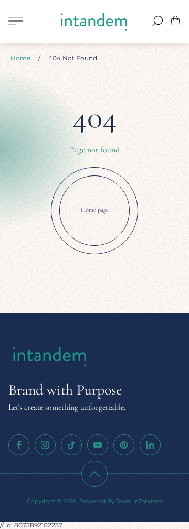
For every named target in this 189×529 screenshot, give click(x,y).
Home (20, 58)
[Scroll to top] (94, 474)
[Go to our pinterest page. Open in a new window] (123, 444)
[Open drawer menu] (15, 21)
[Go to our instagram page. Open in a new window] (45, 444)
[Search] (157, 21)
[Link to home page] (50, 357)
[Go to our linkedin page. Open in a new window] (150, 444)
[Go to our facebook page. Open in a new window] (18, 444)
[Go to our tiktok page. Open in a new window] (71, 444)
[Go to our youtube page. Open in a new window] (97, 444)
